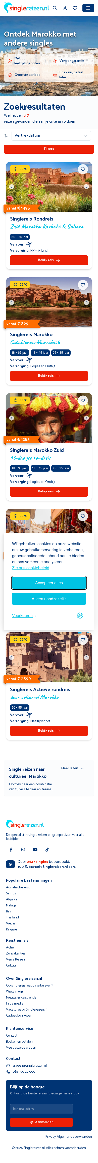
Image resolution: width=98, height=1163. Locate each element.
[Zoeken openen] (54, 9)
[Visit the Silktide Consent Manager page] (80, 616)
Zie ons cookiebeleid (30, 567)
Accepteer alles (49, 583)
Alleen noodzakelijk (49, 599)
